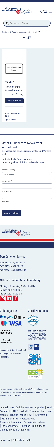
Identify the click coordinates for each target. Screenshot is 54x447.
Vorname (7, 181)
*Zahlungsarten (10, 418)
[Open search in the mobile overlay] (27, 23)
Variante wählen (14, 100)
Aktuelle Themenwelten (32, 411)
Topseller (39, 407)
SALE (15, 411)
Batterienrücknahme (34, 422)
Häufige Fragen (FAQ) (21, 414)
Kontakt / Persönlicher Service (17, 407)
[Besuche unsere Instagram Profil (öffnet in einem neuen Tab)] (2, 298)
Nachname (7, 191)
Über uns (25, 426)
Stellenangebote (10, 426)
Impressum (5, 440)
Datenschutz (18, 440)
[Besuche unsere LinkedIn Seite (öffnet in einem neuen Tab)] (9, 298)
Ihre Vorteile (41, 414)
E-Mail (5, 201)
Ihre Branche (8, 169)
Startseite (6, 32)
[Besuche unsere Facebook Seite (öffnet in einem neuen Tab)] (15, 298)
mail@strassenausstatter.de (13, 270)
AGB (28, 440)
